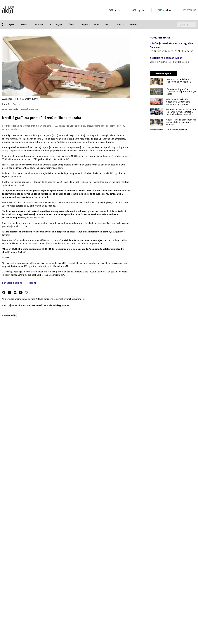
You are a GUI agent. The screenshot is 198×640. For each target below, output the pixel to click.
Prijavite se (189, 9)
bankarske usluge (12, 282)
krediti (32, 282)
